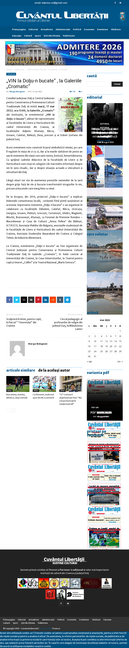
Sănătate (116, 29)
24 (95, 351)
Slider (9, 391)
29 (120, 351)
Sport (38, 35)
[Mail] (120, 3)
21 (115, 346)
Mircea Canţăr (104, 140)
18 (101, 346)
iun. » (120, 361)
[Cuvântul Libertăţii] (64, 16)
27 (111, 351)
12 (106, 341)
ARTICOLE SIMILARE (20, 370)
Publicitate (69, 35)
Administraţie (63, 29)
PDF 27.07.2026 (101, 412)
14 (115, 341)
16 (89, 346)
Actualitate (47, 29)
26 (106, 351)
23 (89, 351)
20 (111, 346)
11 (101, 341)
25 (101, 351)
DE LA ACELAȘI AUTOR (54, 370)
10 (95, 341)
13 (111, 341)
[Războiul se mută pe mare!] (105, 251)
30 (89, 356)
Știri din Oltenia (52, 35)
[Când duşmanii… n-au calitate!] (105, 209)
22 (120, 346)
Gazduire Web (45, 628)
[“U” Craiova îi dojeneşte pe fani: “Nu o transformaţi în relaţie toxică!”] (70, 384)
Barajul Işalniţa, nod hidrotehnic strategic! (104, 132)
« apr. (90, 361)
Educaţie (16, 35)
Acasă (9, 69)
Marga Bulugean (17, 91)
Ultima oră (19, 69)
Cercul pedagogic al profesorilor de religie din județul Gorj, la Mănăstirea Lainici (67, 324)
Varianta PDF (98, 373)
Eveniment (102, 29)
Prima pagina (19, 29)
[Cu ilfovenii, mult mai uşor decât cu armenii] (44, 384)
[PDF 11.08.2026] (105, 442)
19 (106, 346)
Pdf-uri (95, 407)
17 (95, 346)
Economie (89, 29)
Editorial (33, 29)
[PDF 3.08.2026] (105, 484)
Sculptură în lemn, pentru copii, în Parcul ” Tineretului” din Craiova (24, 322)
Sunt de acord (58, 646)
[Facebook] (115, 3)
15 (120, 341)
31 (95, 356)
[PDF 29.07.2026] (105, 526)
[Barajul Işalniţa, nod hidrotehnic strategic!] (105, 293)
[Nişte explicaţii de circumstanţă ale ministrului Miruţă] (105, 166)
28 (115, 351)
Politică (77, 29)
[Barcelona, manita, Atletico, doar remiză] (17, 384)
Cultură (28, 35)
